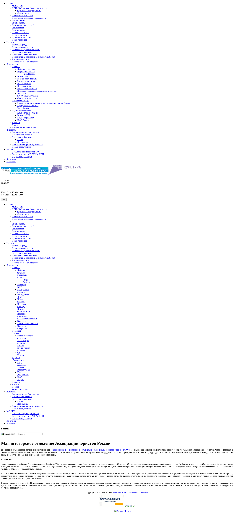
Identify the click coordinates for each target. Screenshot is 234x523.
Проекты (16, 66)
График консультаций (22, 156)
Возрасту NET (24, 76)
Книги (20, 139)
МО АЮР (11, 149)
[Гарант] (131, 506)
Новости (16, 122)
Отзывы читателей (20, 32)
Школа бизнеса (24, 83)
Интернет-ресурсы (20, 59)
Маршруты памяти (26, 71)
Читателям (11, 130)
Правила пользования (22, 135)
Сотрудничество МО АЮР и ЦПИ (28, 154)
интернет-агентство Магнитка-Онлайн (131, 492)
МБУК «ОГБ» (18, 6)
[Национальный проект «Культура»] (126, 506)
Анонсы (16, 125)
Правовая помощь (25, 86)
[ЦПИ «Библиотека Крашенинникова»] (25, 173)
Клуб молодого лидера (27, 113)
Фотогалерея (18, 27)
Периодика (22, 142)
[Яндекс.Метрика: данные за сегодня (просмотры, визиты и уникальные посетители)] (123, 511)
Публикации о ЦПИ (21, 37)
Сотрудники (23, 13)
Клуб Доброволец (25, 118)
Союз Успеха (23, 108)
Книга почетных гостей (23, 25)
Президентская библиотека (24, 54)
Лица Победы (29, 74)
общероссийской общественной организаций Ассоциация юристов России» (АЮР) (90, 450)
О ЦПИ (10, 3)
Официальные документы (29, 10)
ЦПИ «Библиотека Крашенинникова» (29, 8)
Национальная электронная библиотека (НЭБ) (33, 57)
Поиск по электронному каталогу (27, 144)
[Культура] (111, 506)
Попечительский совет (22, 15)
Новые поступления (21, 147)
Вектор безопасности (27, 88)
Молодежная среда (26, 81)
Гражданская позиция (27, 79)
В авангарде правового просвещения (29, 18)
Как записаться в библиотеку (25, 132)
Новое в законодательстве (24, 127)
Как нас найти (18, 20)
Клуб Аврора (23, 120)
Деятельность (12, 64)
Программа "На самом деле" (25, 62)
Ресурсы (10, 42)
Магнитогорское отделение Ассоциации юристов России (44, 103)
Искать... (13, 434)
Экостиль (21, 93)
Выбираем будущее (26, 69)
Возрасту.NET (23, 115)
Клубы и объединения (22, 110)
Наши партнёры (19, 40)
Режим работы (18, 23)
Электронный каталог (22, 52)
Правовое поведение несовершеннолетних (37, 91)
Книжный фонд (19, 45)
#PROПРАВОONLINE (27, 96)
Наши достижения (20, 35)
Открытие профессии (27, 98)
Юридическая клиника (27, 105)
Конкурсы (11, 159)
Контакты (11, 161)
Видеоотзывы (18, 30)
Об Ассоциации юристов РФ (25, 152)
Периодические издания (23, 47)
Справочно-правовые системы (26, 49)
